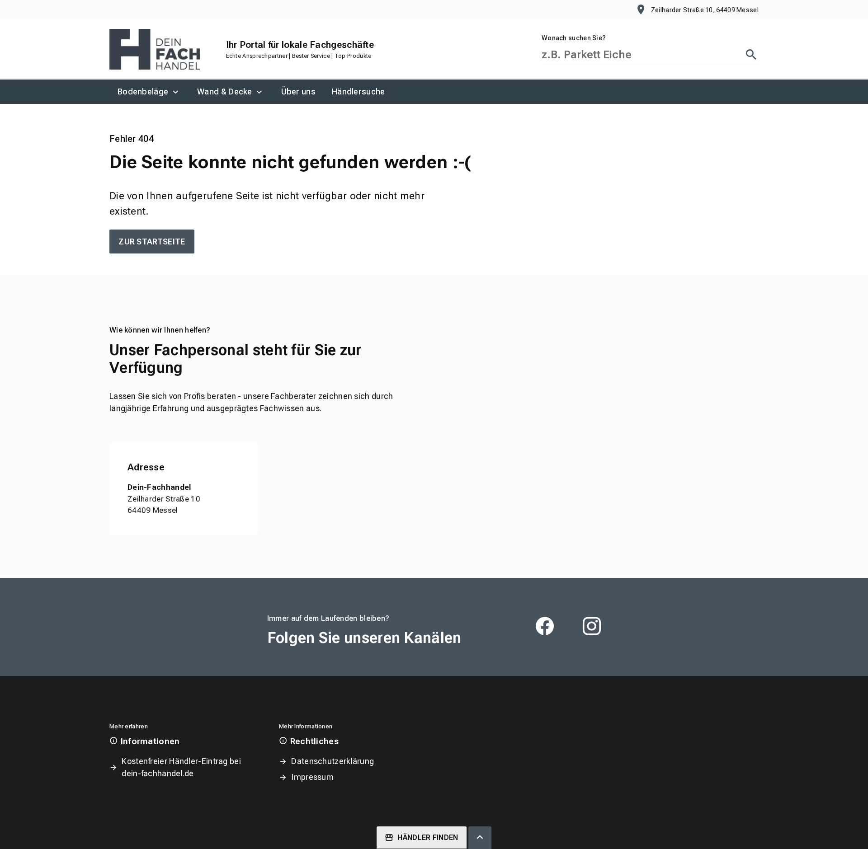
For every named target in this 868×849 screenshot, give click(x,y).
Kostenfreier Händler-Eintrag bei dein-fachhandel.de (181, 767)
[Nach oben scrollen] (479, 837)
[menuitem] (149, 92)
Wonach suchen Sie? (574, 38)
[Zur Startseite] (154, 49)
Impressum (312, 777)
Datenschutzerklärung (332, 761)
